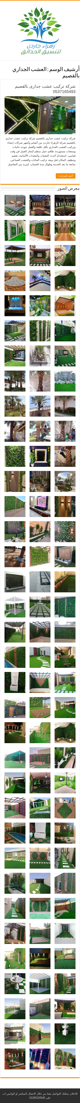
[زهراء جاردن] (40, 30)
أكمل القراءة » (65, 175)
